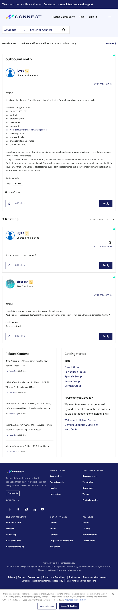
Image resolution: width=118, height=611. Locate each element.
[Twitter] (18, 509)
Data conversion (13, 540)
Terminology (88, 482)
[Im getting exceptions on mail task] (113, 220)
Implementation (13, 522)
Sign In (93, 17)
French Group (72, 367)
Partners (54, 534)
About (53, 528)
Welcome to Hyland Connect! (81, 420)
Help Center (71, 429)
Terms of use (34, 577)
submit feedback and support (76, 4)
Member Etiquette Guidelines (81, 425)
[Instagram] (26, 509)
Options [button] (110, 43)
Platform (24, 43)
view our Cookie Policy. (75, 599)
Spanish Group (73, 376)
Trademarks (74, 577)
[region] (59, 600)
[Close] (113, 594)
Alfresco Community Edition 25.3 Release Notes (27, 446)
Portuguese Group (75, 372)
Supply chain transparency (95, 577)
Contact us (13, 493)
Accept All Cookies (69, 606)
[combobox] (48, 30)
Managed (10, 528)
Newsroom (55, 546)
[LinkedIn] (34, 509)
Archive (18, 183)
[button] (9, 203)
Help (81, 17)
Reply (106, 204)
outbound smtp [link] (69, 43)
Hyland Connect (9, 43)
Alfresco (36, 43)
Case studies (55, 476)
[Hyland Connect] (23, 17)
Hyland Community (63, 17)
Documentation (90, 534)
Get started (50, 4)
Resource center (90, 476)
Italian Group (72, 381)
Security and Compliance (54, 577)
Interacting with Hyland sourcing (81, 580)
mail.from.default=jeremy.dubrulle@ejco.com (26, 129)
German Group (73, 386)
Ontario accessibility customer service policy (42, 580)
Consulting (11, 534)
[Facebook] (10, 509)
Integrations (55, 494)
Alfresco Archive (51, 43)
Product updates (90, 500)
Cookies (21, 577)
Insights (53, 488)
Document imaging (15, 546)
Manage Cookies (47, 606)
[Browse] (109, 17)
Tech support (89, 540)
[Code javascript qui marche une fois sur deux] (107, 220)
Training (86, 528)
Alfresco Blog (12, 371)
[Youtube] (42, 509)
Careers (53, 522)
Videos (86, 494)
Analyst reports (57, 482)
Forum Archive (14, 192)
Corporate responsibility (61, 540)
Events (86, 522)
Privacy (11, 577)
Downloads (88, 488)
